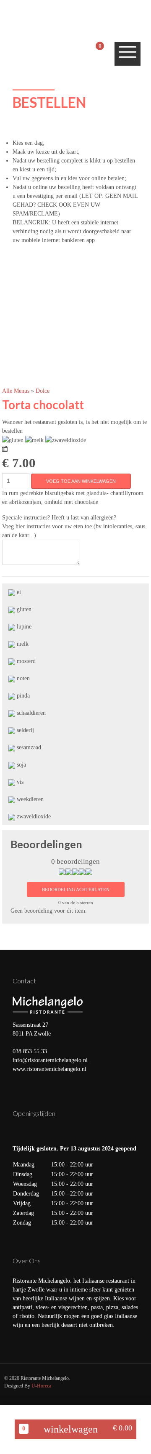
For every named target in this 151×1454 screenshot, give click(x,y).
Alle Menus (16, 391)
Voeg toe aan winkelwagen (81, 481)
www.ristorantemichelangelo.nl (49, 1069)
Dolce (42, 391)
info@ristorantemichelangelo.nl (50, 1060)
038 (18, 1051)
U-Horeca (41, 1386)
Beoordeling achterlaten (75, 889)
